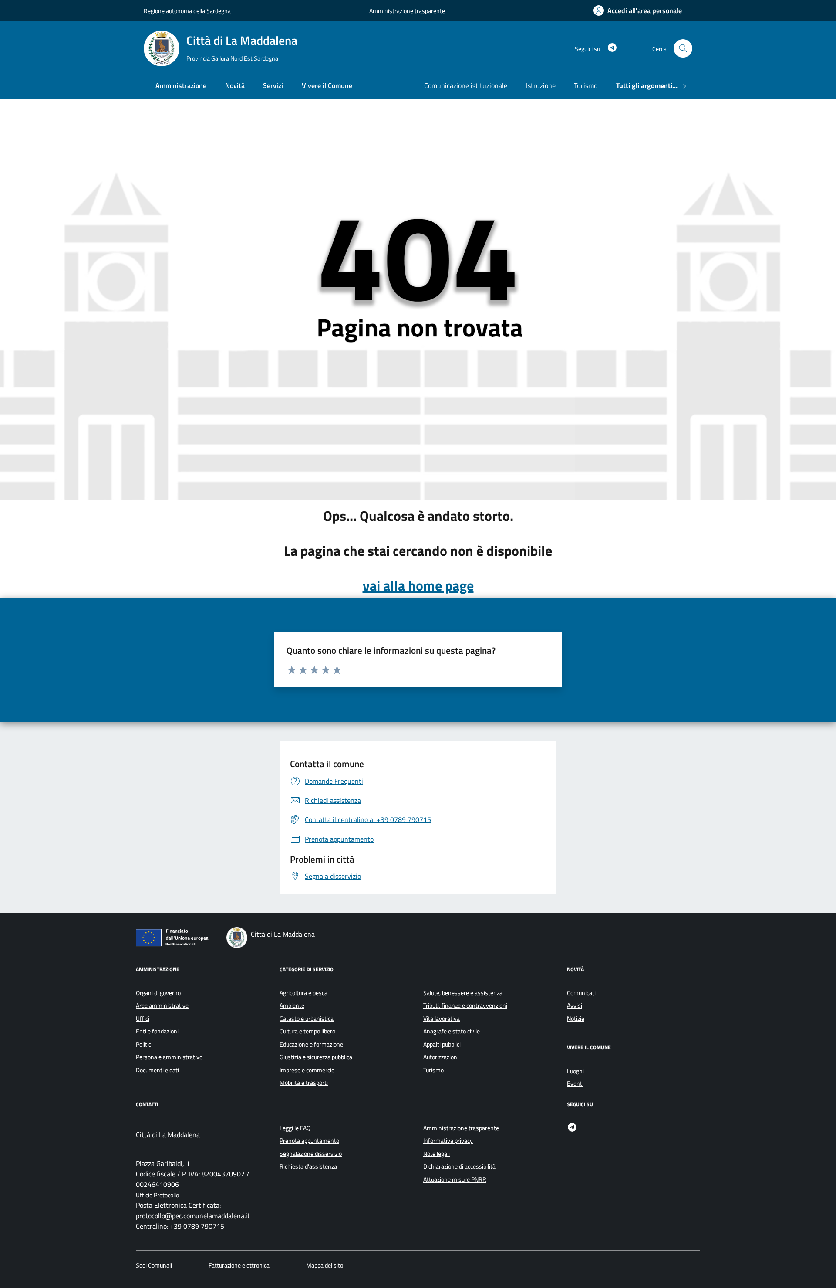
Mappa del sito (324, 1265)
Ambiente (292, 1005)
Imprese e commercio (307, 1070)
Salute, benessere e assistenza (462, 993)
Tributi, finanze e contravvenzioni (465, 1005)
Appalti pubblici (442, 1044)
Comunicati (581, 993)
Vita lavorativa (441, 1018)
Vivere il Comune (327, 85)
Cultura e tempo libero (307, 1031)
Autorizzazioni (440, 1057)
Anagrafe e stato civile (451, 1031)
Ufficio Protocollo (157, 1195)
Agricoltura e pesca (303, 993)
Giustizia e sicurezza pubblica (316, 1057)
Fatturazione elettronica (239, 1265)
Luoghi (575, 1071)
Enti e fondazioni (157, 1031)
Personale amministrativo (169, 1057)
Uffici (142, 1018)
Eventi (575, 1083)
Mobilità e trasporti (304, 1082)
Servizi (273, 85)
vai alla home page (418, 585)
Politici (144, 1044)
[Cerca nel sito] (683, 48)
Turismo (585, 85)
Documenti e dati (157, 1070)
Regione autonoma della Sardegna (187, 10)
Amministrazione (180, 85)
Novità (235, 85)
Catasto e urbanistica (307, 1018)
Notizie (575, 1018)
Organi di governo (158, 993)
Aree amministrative (162, 1005)
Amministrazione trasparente (407, 10)
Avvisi (574, 1005)
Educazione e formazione (311, 1044)
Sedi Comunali (154, 1265)
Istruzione (541, 85)
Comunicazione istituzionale (465, 85)
